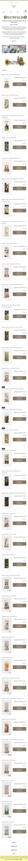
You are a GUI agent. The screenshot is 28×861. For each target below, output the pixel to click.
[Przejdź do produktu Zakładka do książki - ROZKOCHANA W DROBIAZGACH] (7, 707)
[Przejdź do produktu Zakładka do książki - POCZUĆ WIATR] (7, 543)
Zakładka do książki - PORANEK (8, 821)
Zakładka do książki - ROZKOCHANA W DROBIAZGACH (13, 698)
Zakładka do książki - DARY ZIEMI (8, 513)
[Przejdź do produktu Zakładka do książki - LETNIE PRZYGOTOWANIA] (7, 272)
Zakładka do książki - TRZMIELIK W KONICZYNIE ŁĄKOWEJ (13, 493)
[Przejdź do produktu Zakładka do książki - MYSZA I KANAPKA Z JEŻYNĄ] (7, 336)
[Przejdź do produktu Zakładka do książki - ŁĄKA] (7, 810)
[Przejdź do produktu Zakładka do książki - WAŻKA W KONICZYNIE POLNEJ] (7, 356)
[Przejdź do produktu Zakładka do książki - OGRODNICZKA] (7, 604)
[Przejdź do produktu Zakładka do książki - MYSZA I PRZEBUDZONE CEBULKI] (7, 187)
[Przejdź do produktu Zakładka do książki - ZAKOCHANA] (7, 769)
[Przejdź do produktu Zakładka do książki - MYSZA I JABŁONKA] (7, 438)
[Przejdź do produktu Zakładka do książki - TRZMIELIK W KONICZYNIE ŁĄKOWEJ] (7, 501)
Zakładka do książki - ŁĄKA (7, 801)
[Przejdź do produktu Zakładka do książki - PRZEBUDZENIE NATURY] (7, 167)
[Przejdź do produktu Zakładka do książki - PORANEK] (7, 830)
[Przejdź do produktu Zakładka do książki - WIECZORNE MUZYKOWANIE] (7, 293)
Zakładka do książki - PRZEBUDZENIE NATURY (11, 158)
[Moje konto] (17, 12)
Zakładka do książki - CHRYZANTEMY (9, 719)
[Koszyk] (24, 11)
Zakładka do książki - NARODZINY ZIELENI (10, 95)
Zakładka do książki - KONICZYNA (8, 554)
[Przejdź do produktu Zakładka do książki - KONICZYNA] (7, 563)
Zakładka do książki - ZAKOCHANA (8, 760)
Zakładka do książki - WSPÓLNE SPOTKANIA (10, 368)
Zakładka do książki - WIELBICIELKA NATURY (11, 678)
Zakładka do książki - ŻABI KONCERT (9, 137)
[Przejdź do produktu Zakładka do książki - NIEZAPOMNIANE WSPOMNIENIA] (7, 397)
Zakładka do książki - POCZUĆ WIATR (9, 534)
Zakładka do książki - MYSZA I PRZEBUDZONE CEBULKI (13, 178)
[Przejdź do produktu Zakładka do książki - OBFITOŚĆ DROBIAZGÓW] (7, 83)
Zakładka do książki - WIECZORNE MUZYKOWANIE (12, 284)
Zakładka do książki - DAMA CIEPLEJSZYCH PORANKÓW (13, 739)
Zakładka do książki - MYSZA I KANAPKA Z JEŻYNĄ (12, 327)
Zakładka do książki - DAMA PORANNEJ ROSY (11, 575)
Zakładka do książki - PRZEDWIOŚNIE (9, 450)
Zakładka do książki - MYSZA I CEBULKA (10, 243)
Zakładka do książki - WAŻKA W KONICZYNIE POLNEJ (12, 347)
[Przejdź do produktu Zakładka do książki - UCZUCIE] (7, 789)
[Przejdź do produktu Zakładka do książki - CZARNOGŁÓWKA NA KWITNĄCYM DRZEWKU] (7, 231)
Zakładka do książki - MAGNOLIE (8, 636)
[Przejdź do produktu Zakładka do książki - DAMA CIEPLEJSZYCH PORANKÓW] (7, 748)
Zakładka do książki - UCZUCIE (7, 780)
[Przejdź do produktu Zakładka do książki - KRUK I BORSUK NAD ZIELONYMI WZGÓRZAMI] (7, 126)
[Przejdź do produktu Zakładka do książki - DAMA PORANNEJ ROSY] (7, 584)
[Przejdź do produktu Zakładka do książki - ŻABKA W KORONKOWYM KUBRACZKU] (7, 481)
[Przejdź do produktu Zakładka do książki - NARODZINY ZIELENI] (7, 103)
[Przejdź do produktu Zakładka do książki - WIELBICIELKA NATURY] (7, 686)
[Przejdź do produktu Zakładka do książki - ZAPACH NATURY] (7, 625)
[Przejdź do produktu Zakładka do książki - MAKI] (7, 666)
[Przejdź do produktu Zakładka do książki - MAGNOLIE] (7, 645)
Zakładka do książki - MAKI (7, 657)
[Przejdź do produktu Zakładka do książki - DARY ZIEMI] (7, 522)
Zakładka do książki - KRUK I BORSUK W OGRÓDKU (12, 409)
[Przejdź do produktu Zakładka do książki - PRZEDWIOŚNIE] (7, 459)
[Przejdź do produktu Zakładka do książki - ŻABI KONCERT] (7, 146)
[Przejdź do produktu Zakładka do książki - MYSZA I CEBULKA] (7, 252)
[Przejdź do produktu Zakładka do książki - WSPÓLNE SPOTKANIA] (7, 377)
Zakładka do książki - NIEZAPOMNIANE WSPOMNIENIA (13, 388)
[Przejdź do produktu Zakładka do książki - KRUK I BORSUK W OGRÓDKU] (7, 418)
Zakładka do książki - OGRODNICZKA (9, 595)
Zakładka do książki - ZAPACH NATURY (9, 616)
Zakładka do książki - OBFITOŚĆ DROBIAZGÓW (11, 74)
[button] (3, 12)
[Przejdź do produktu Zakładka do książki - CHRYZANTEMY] (7, 728)
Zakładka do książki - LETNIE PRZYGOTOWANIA (11, 264)
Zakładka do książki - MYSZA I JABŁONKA (10, 429)
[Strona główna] (14, 6)
